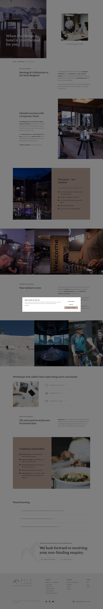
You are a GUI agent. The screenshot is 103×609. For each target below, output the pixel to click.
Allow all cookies (71, 307)
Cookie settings (71, 301)
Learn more (27, 305)
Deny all (71, 304)
